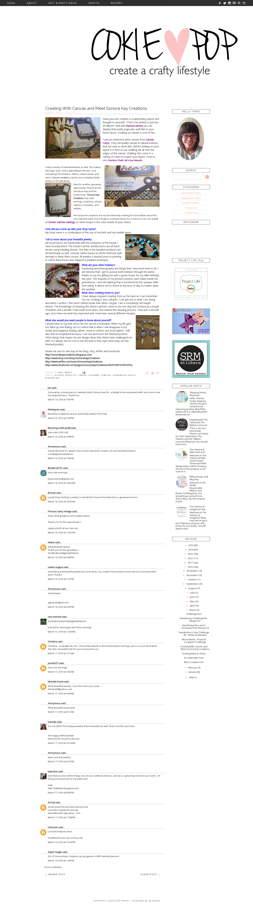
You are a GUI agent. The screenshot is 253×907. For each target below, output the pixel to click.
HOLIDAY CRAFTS (190, 202)
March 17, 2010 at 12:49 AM (61, 631)
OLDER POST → (150, 874)
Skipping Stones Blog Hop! (198, 394)
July (192, 592)
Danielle (52, 721)
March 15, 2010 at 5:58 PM (61, 418)
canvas (82, 375)
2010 (190, 566)
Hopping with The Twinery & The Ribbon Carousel (199, 422)
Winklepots (54, 409)
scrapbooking (191, 212)
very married (54, 616)
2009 (191, 677)
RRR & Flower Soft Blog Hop (199, 478)
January (193, 671)
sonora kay (52, 378)
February (192, 667)
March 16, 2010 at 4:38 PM (61, 557)
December (192, 570)
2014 (190, 549)
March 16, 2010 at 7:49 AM (61, 458)
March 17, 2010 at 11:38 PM (61, 817)
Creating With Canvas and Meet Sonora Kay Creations (195, 648)
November (192, 575)
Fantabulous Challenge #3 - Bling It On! (194, 620)
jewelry (106, 375)
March (192, 609)
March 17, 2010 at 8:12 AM (61, 711)
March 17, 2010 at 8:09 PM (61, 792)
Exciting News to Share (194, 653)
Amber (51, 542)
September (192, 583)
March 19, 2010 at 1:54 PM (61, 860)
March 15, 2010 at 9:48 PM (61, 436)
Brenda (52, 492)
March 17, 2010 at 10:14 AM (61, 743)
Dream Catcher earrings (61, 222)
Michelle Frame (56, 681)
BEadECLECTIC (55, 468)
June (192, 596)
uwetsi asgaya (55, 567)
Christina (52, 641)
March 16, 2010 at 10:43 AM (61, 482)
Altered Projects (65, 375)
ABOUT (32, 3)
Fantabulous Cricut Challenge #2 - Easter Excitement (194, 634)
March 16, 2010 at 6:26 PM (61, 606)
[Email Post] (83, 372)
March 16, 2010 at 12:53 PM (61, 532)
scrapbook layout (124, 375)
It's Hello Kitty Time (193, 657)
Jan (49, 387)
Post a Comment (52, 867)
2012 (190, 558)
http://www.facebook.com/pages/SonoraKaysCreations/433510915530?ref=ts (89, 365)
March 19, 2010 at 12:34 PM (61, 842)
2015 (190, 545)
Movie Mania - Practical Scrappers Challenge (194, 641)
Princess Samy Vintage (60, 511)
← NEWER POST (55, 874)
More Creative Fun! (194, 662)
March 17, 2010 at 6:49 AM (61, 693)
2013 (190, 553)
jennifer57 (53, 663)
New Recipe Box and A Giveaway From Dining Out (195, 627)
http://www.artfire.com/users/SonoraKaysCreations (73, 361)
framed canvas (134, 125)
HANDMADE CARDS (191, 198)
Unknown (53, 827)
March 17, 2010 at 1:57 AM (61, 653)
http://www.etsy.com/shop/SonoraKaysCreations (72, 358)
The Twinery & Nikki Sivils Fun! (197, 451)
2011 (190, 562)
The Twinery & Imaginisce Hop (197, 508)
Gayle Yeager (55, 851)
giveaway (94, 375)
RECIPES (116, 3)
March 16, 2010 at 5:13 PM (61, 579)
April (192, 605)
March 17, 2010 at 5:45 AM (61, 671)
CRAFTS (93, 3)
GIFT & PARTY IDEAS (63, 3)
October (192, 579)
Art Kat (51, 802)
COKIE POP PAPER (118, 901)
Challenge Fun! (194, 613)
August (192, 588)
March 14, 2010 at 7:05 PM (61, 399)
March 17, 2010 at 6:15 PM (61, 761)
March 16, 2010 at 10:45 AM (61, 501)
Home (11, 3)
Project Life (191, 207)
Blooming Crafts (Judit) (59, 427)
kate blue (53, 771)
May (192, 601)
